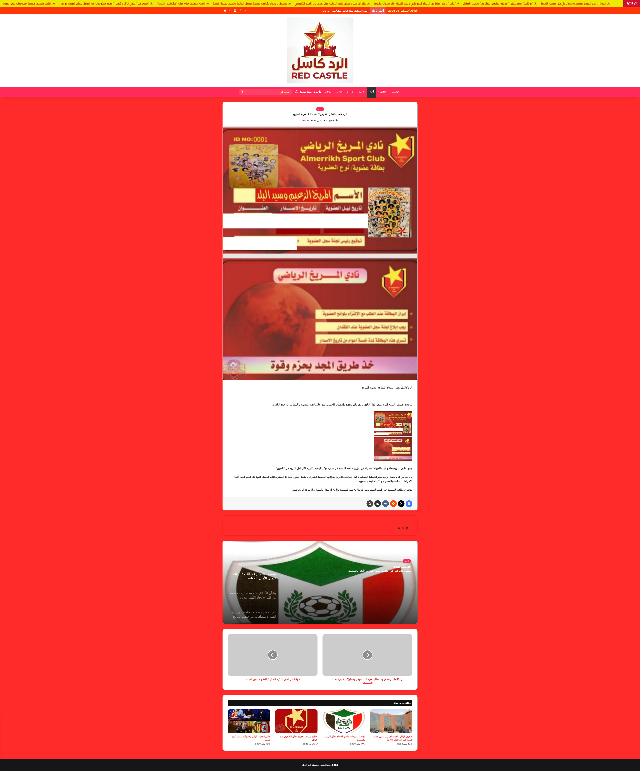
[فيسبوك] (409, 503)
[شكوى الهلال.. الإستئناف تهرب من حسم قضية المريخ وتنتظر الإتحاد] (391, 721)
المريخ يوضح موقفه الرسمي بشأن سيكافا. (99, 3)
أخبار (371, 91)
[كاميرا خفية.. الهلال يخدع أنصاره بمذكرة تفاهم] (249, 721)
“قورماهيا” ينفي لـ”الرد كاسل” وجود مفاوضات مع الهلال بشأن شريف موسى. (327, 10)
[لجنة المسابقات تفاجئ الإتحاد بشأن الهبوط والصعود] (343, 721)
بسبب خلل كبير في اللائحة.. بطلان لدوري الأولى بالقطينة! (34, 3)
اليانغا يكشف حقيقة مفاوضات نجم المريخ (155, 3)
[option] (320, 582)
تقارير (339, 91)
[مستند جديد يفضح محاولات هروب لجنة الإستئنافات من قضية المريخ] (320, 582)
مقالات (328, 91)
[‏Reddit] (393, 503)
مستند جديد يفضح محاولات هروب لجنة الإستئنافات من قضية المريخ (374, 570)
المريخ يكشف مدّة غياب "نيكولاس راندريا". (308, 3)
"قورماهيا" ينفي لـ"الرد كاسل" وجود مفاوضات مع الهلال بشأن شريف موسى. (231, 3)
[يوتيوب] (399, 528)
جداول (383, 91)
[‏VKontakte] (385, 503)
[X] (401, 503)
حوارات (350, 91)
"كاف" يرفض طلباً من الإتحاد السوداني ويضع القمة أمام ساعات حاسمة (542, 3)
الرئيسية (395, 91)
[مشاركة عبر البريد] (377, 503)
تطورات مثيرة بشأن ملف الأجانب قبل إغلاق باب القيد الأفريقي (458, 3)
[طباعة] (369, 503)
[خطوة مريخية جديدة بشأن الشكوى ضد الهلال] (296, 721)
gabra (332, 120)
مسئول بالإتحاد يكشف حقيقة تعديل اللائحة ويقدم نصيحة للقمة (377, 3)
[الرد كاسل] (320, 50)
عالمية (361, 91)
